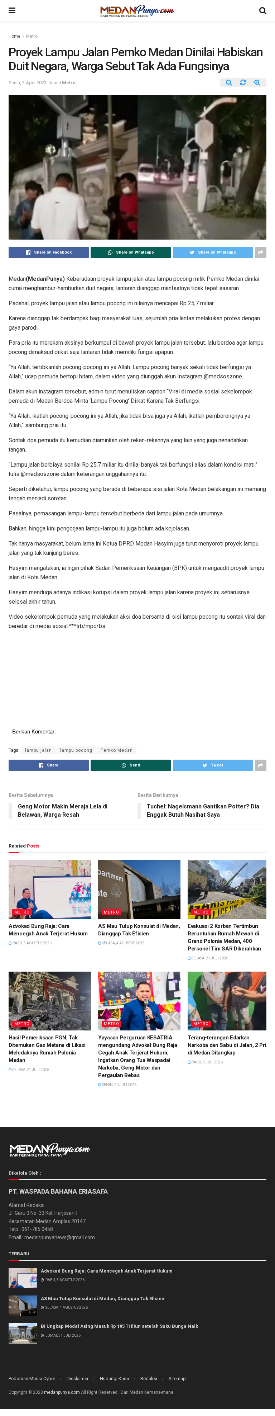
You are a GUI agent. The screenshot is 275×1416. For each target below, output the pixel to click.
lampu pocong (76, 750)
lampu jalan (38, 750)
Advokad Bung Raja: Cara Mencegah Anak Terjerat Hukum (107, 1271)
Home (14, 36)
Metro (32, 36)
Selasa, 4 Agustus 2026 (122, 943)
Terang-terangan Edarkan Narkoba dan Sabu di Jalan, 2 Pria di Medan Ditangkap (228, 1045)
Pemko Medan (117, 750)
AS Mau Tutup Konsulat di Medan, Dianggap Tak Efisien (102, 1298)
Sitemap (177, 1378)
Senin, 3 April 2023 (28, 82)
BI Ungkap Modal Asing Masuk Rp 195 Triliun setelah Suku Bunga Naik (119, 1326)
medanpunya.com (62, 1392)
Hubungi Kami (114, 1378)
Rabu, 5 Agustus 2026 (32, 943)
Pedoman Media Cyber (32, 1378)
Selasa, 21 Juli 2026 (209, 958)
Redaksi (148, 1378)
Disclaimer (77, 1378)
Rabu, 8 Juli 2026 (207, 1062)
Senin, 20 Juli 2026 (118, 1085)
